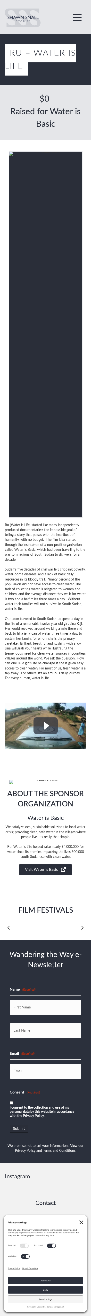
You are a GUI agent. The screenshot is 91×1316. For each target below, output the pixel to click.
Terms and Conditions (59, 1150)
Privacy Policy (25, 1150)
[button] (45, 869)
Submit (19, 1129)
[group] (45, 113)
